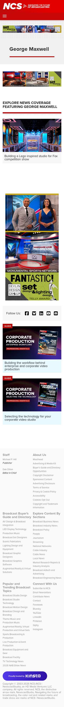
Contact (37, 600)
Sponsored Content (42, 479)
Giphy (36, 625)
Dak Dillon (8, 469)
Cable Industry (40, 550)
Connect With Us (45, 584)
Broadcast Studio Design (15, 595)
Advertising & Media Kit (44, 463)
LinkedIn (37, 617)
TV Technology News (13, 661)
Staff (6, 455)
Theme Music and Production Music (11, 620)
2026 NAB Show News (14, 665)
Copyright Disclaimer (43, 475)
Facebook (38, 604)
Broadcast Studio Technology (11, 601)
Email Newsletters (42, 592)
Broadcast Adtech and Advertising (44, 571)
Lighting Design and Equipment (12, 547)
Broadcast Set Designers (15, 537)
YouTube (37, 613)
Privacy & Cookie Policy (44, 491)
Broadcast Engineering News (47, 577)
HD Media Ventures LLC (38, 686)
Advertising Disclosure (44, 483)
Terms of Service (41, 487)
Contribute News (41, 596)
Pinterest (37, 621)
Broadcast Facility (11, 657)
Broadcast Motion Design (15, 607)
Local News (38, 558)
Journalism (38, 538)
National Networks (42, 546)
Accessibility (39, 495)
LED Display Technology (14, 529)
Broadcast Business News (45, 521)
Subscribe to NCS (41, 588)
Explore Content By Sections (46, 515)
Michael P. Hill (10, 459)
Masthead (38, 459)
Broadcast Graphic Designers (12, 555)
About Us (39, 455)
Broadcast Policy (41, 529)
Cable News (39, 554)
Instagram (38, 629)
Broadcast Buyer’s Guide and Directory (17, 515)
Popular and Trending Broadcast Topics (16, 587)
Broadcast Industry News (45, 525)
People (36, 534)
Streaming (38, 542)
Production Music (11, 533)
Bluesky (37, 608)
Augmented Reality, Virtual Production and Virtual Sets (16, 628)
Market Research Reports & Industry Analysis (46, 564)
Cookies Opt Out (41, 499)
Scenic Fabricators (12, 541)
